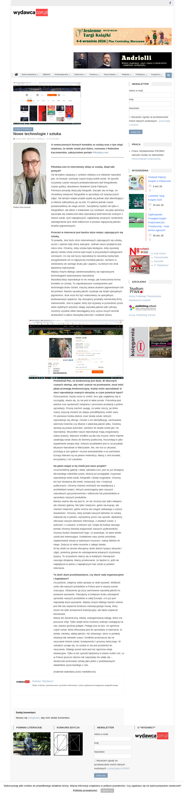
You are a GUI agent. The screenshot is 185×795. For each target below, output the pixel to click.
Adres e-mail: (136, 90)
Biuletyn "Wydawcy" (37, 139)
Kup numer (160, 253)
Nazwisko (134, 108)
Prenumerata (161, 257)
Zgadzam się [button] (107, 791)
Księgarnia (155, 74)
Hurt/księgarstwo (61, 74)
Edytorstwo (78, 74)
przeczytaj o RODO (118, 768)
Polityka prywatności (85, 790)
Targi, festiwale (109, 74)
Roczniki (159, 261)
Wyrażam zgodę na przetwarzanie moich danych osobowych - (149, 121)
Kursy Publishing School (142, 315)
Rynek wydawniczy (29, 74)
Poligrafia (125, 74)
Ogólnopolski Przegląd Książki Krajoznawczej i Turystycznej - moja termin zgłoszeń (158, 222)
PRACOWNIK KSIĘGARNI (146, 159)
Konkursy (93, 74)
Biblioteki (46, 74)
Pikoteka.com (100, 152)
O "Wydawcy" (161, 265)
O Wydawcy (140, 74)
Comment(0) (54, 139)
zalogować (34, 717)
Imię (131, 99)
